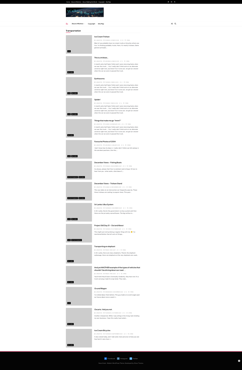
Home (68, 2)
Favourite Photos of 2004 (105, 141)
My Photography (72, 177)
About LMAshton (76, 2)
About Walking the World (90, 2)
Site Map (108, 2)
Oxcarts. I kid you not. (103, 309)
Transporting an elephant (104, 246)
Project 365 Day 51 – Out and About (108, 225)
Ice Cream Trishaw (102, 37)
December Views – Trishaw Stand (108, 183)
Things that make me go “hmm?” (107, 120)
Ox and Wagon (100, 288)
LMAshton (99, 40)
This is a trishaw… (101, 58)
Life (69, 51)
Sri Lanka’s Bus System (103, 204)
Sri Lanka (70, 72)
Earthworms (99, 78)
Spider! (97, 99)
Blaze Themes (138, 363)
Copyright (101, 2)
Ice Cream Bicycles (102, 330)
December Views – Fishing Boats (108, 162)
